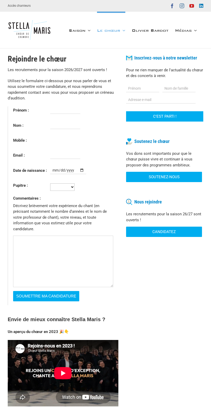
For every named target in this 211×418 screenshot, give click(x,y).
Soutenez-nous (164, 177)
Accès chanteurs (19, 5)
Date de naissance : (30, 170)
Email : (19, 155)
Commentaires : (27, 198)
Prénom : (21, 110)
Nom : (18, 125)
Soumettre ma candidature (46, 296)
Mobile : (20, 140)
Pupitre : (20, 185)
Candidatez (164, 231)
